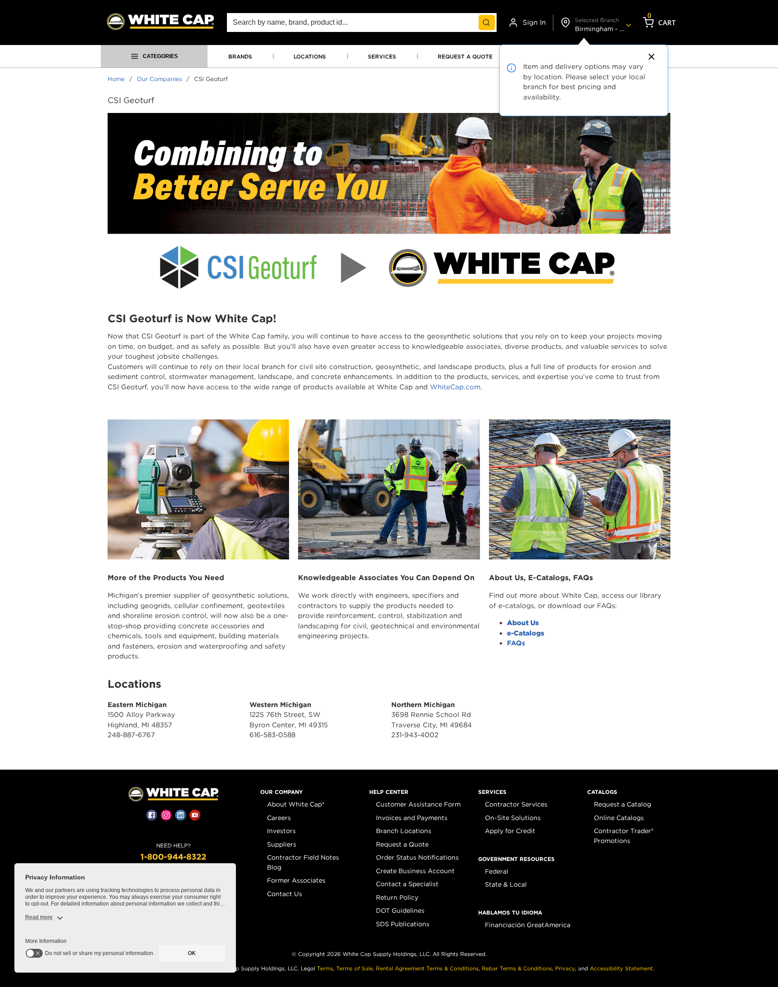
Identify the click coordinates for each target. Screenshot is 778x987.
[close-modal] (650, 57)
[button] (281, 792)
